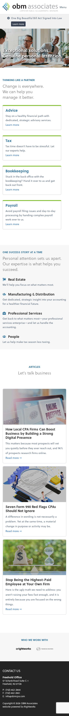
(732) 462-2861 (12, 693)
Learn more (18, 24)
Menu (63, 7)
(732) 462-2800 (13, 689)
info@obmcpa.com (15, 696)
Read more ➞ (34, 458)
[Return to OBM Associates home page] (30, 7)
